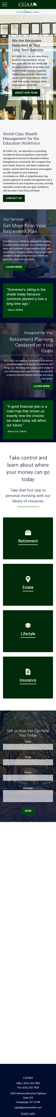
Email (28, 757)
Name (28, 741)
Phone (28, 772)
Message (28, 788)
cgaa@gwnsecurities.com (28, 1107)
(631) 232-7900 (32, 1083)
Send (28, 811)
